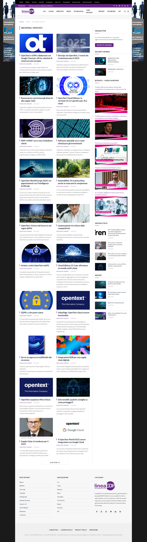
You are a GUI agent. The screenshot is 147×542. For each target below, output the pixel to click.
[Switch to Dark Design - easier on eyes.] (125, 11)
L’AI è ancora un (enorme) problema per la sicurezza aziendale (115, 244)
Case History (89, 11)
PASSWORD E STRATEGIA (115, 69)
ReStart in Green (76, 2)
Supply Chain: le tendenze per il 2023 (34, 442)
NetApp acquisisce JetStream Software (41, 6)
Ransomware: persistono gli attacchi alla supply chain (37, 99)
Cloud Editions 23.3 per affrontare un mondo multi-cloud (73, 266)
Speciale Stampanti (87, 2)
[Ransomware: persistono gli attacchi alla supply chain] (36, 85)
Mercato (60, 11)
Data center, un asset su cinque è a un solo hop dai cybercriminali (117, 254)
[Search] (128, 11)
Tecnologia (78, 11)
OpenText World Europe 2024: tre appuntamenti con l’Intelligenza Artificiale (36, 183)
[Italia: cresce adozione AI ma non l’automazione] (100, 316)
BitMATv (28, 2)
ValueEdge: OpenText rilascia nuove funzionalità (73, 313)
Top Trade (34, 2)
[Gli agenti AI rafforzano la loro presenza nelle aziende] (100, 284)
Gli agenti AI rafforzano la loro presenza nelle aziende (116, 283)
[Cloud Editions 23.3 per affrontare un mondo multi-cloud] (73, 253)
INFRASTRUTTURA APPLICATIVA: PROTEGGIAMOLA (113, 60)
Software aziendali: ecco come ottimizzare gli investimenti (71, 142)
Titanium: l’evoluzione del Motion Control (108, 168)
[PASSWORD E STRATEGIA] (100, 72)
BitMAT (21, 2)
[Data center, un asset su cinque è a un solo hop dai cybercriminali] (100, 256)
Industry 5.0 (57, 2)
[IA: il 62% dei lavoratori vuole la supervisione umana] (100, 295)
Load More (54, 462)
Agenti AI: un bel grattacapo (116, 303)
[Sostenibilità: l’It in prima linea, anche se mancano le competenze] (73, 168)
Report (101, 11)
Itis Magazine (49, 2)
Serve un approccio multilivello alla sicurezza (36, 358)
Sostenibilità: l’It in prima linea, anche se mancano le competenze (72, 181)
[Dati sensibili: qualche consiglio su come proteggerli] (73, 387)
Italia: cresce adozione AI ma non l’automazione (117, 314)
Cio (44, 11)
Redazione (23, 511)
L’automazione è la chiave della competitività (71, 226)
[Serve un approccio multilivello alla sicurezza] (36, 345)
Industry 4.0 (23, 504)
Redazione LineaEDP (26, 64)
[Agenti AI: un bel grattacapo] (100, 305)
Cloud (51, 11)
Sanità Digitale (66, 2)
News (68, 11)
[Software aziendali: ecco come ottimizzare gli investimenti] (73, 128)
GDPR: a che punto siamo (32, 312)
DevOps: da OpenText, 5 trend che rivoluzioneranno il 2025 (73, 56)
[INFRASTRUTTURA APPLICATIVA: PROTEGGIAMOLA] (100, 61)
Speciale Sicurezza (25, 500)
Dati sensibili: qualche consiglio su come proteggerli (73, 400)
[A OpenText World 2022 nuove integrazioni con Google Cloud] (73, 427)
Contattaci (96, 2)
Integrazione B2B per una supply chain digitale (72, 358)
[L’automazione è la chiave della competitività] (73, 213)
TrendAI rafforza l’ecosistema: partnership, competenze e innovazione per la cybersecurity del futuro (110, 89)
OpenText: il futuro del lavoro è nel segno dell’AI (36, 226)
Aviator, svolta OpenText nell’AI (35, 265)
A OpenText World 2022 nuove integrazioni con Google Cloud (72, 440)
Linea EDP (41, 2)
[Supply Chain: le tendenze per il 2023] (36, 427)
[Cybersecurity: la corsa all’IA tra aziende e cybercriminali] (100, 267)
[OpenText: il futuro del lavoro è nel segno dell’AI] (36, 213)
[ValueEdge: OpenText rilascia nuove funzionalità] (73, 300)
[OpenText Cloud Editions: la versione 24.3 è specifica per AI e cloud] (73, 85)
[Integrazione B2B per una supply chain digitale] (73, 345)
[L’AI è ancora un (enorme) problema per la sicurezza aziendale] (100, 245)
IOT (119, 11)
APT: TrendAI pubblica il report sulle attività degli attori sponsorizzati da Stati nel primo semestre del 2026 (117, 232)
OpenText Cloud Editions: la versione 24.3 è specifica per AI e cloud (72, 101)
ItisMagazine (23, 497)
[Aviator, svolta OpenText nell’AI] (36, 253)
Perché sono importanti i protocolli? (106, 143)
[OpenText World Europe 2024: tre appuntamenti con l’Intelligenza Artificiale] (36, 168)
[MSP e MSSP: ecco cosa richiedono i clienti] (36, 128)
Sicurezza (111, 11)
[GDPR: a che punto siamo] (36, 300)
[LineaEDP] (28, 11)
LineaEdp (22, 493)
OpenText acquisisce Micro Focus (35, 399)
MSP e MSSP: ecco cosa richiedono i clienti (37, 142)
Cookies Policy (67, 530)
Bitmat (22, 482)
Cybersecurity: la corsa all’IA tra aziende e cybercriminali (117, 265)
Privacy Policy (81, 530)
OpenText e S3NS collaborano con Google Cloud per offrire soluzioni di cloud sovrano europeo (36, 58)
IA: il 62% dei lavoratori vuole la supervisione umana (117, 293)
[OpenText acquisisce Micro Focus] (36, 387)
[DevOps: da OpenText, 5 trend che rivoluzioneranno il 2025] (73, 43)
